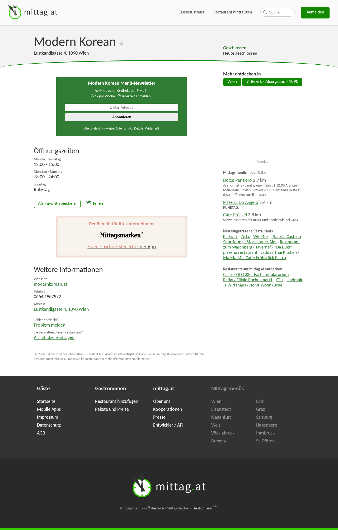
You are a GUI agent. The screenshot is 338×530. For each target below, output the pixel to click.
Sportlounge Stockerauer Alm (250, 242)
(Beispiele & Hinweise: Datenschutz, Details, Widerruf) (121, 128)
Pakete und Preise (112, 409)
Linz (260, 401)
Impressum (47, 417)
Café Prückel (235, 215)
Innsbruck (265, 433)
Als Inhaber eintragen (54, 338)
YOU (279, 280)
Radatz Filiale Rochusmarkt (248, 280)
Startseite (46, 401)
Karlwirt (230, 237)
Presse (159, 417)
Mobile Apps (49, 409)
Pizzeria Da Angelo (240, 202)
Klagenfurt (221, 417)
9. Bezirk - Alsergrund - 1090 (272, 82)
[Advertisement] (262, 125)
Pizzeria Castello (286, 237)
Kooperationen (167, 409)
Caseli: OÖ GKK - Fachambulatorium (256, 275)
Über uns (161, 401)
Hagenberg (266, 425)
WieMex (260, 237)
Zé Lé (245, 237)
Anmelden (315, 12)
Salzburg (264, 417)
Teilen (97, 204)
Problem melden (49, 325)
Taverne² (263, 247)
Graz (260, 409)
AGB (41, 433)
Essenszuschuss (191, 12)
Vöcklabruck (222, 433)
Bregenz (219, 441)
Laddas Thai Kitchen (279, 253)
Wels (215, 425)
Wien (232, 82)
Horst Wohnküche (265, 285)
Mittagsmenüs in (142, 508)
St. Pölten (265, 441)
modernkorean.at (50, 284)
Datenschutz (49, 425)
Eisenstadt (221, 409)
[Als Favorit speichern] (121, 42)
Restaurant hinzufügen (232, 12)
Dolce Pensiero (237, 180)
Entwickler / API (168, 425)
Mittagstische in (192, 508)
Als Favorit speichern (57, 204)
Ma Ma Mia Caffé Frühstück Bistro (254, 258)
